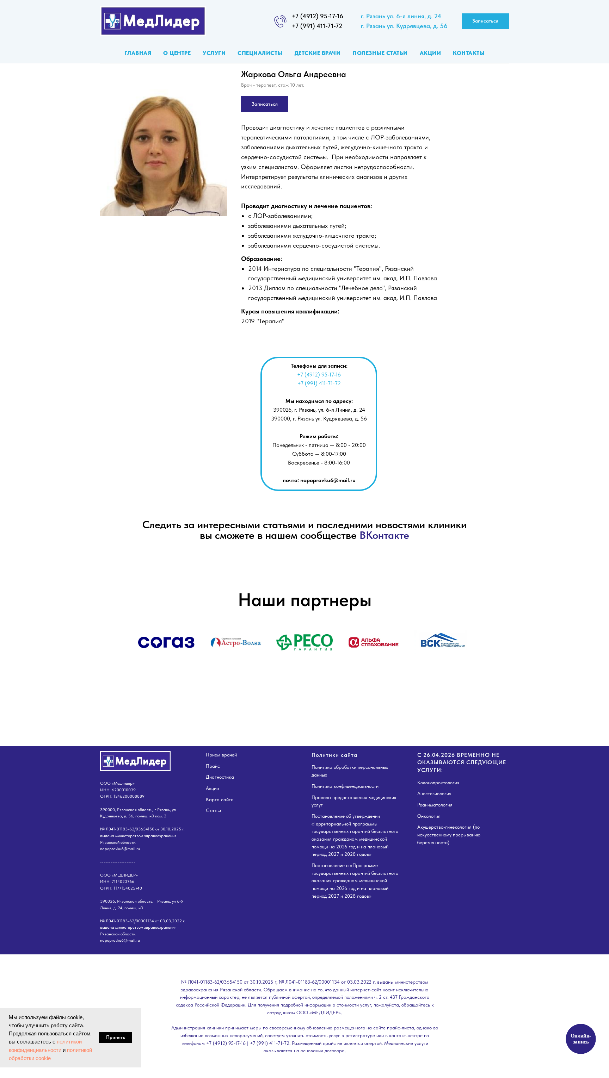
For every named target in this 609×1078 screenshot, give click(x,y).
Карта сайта (220, 799)
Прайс (213, 766)
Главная (138, 53)
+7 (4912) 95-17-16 (317, 16)
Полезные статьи (380, 53)
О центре (177, 53)
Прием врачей (221, 755)
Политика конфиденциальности (345, 786)
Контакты (469, 53)
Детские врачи (318, 53)
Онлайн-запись (580, 1039)
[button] (485, 21)
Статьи (213, 810)
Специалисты (260, 53)
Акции (430, 53)
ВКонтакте (384, 535)
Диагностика (220, 777)
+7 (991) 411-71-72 (317, 26)
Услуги (214, 53)
